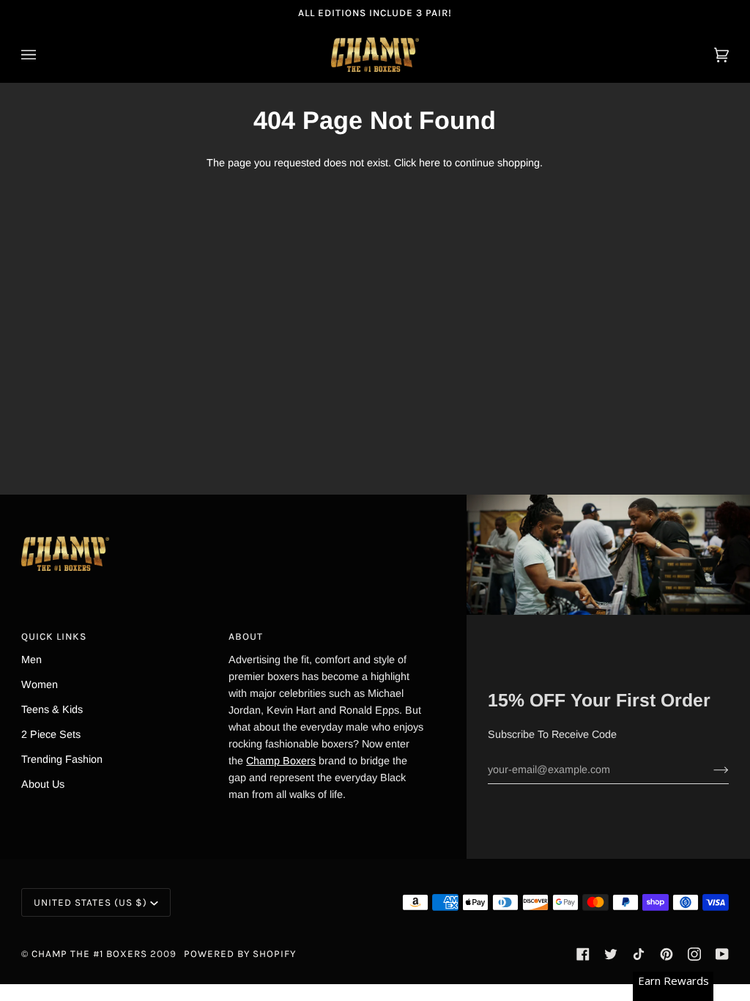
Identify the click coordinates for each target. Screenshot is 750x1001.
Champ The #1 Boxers (89, 953)
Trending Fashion (62, 759)
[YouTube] (722, 954)
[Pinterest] (666, 954)
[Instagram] (694, 954)
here (429, 163)
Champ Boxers (281, 761)
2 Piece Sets (51, 734)
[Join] (709, 769)
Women (39, 684)
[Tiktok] (638, 954)
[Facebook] (583, 954)
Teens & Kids (52, 709)
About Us (42, 784)
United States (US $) (90, 902)
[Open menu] (43, 54)
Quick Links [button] (53, 636)
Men (31, 659)
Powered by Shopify (240, 953)
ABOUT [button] (246, 636)
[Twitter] (610, 954)
